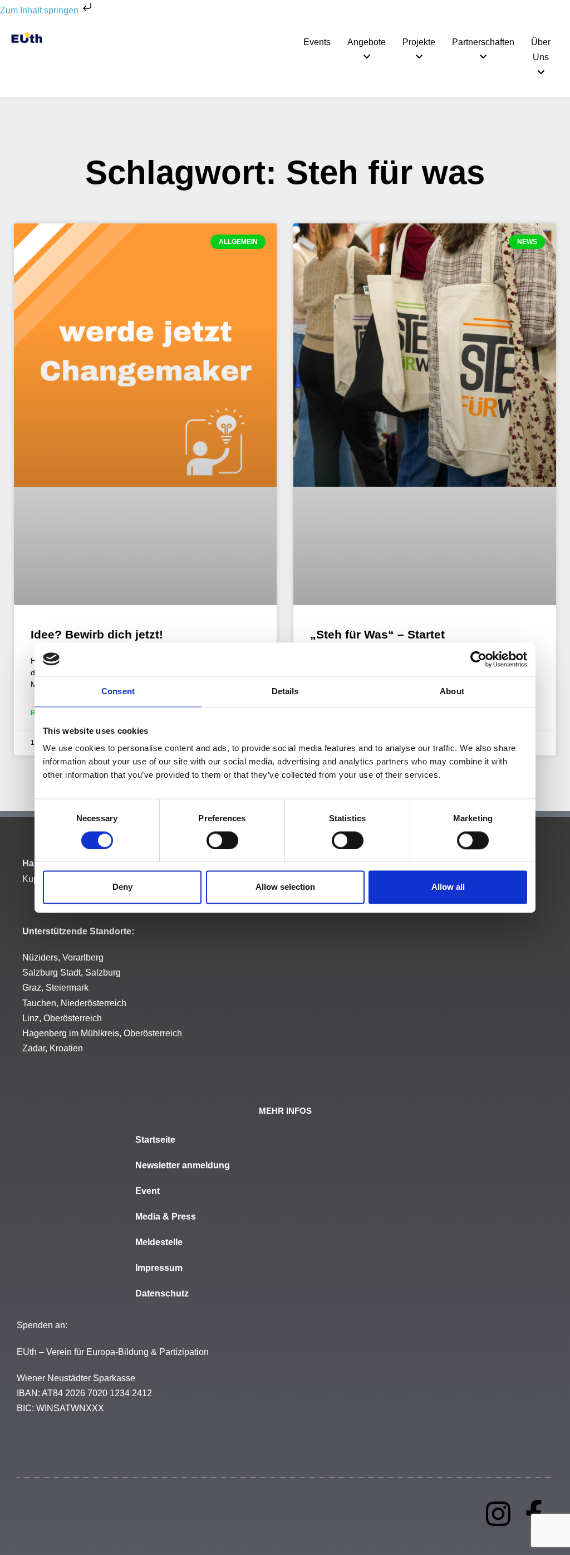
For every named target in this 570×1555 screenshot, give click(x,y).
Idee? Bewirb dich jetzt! (97, 634)
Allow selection (285, 887)
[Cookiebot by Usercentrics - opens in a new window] (478, 659)
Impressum (159, 1268)
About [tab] (452, 691)
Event (147, 1191)
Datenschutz (162, 1293)
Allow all (448, 887)
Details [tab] (285, 691)
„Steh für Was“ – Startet (377, 634)
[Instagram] (498, 1514)
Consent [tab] (118, 691)
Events (317, 42)
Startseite (155, 1139)
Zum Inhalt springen (40, 10)
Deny (122, 887)
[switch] (222, 840)
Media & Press (165, 1216)
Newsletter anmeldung (182, 1165)
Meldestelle (159, 1242)
